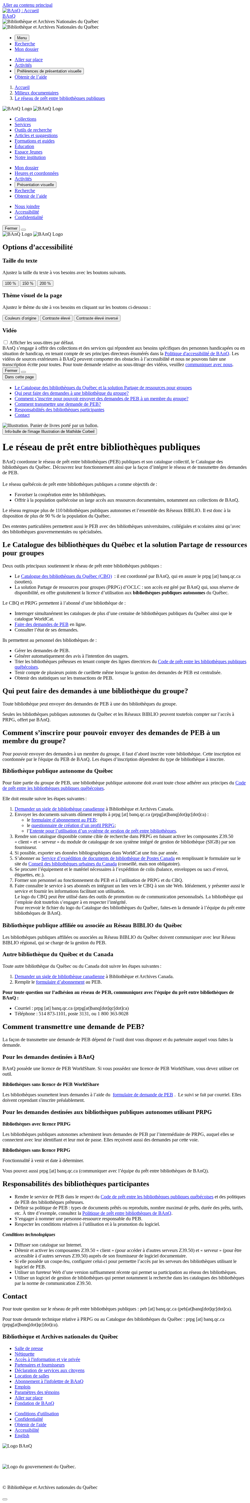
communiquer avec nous (208, 364)
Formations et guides (35, 140)
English (22, 1435)
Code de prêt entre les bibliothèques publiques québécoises (157, 1196)
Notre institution (30, 157)
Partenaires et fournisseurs (40, 1364)
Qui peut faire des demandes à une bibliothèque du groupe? (72, 393)
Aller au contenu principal (27, 5)
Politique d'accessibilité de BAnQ (197, 353)
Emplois (22, 1386)
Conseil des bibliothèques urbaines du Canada (72, 863)
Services (23, 124)
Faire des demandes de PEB (42, 624)
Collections (25, 119)
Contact (22, 415)
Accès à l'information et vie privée (47, 1359)
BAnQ (9, 16)
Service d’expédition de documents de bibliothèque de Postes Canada (108, 858)
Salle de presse (29, 1348)
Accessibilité (27, 211)
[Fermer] (23, 230)
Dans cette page (19, 377)
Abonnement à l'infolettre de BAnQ (49, 1381)
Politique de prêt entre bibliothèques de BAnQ (126, 1213)
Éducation (24, 146)
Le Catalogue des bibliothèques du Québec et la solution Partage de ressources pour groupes (103, 387)
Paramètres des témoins (37, 1392)
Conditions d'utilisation (37, 1413)
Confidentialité (29, 217)
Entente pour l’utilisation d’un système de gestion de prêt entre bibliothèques (103, 830)
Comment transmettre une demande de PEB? (58, 404)
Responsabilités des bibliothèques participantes (59, 409)
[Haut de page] (4, 1499)
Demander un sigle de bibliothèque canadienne (60, 809)
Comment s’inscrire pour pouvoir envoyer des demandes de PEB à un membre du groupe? (101, 398)
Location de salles (32, 1375)
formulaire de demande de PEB (143, 1094)
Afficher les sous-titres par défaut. (41, 342)
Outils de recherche (33, 130)
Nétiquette (24, 1353)
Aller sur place (29, 1397)
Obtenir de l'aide (30, 1424)
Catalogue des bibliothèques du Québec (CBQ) (66, 576)
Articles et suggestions (36, 135)
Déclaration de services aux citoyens (49, 1370)
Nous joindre (27, 206)
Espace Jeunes (28, 151)
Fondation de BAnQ (34, 1403)
